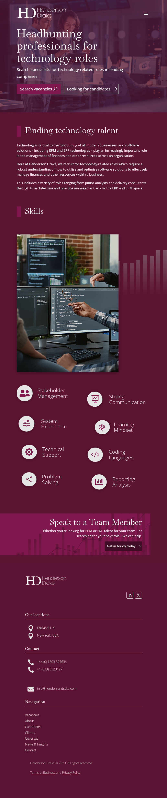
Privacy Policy (71, 772)
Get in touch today (121, 546)
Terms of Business (42, 772)
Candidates (33, 727)
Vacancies (32, 715)
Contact (30, 750)
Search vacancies (36, 89)
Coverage (31, 738)
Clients (30, 732)
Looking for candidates (88, 89)
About (29, 721)
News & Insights (36, 744)
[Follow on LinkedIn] (129, 595)
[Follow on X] (138, 595)
